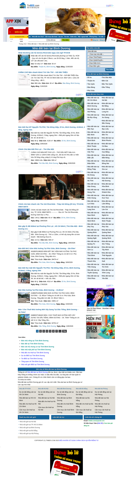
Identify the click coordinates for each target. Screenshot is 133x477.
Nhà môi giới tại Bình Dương (30, 427)
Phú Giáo (42, 262)
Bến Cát (105, 81)
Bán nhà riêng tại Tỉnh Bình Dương (34, 341)
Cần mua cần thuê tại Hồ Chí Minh (27, 411)
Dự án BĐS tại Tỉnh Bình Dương (33, 355)
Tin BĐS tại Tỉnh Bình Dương (31, 359)
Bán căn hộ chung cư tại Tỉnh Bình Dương (37, 347)
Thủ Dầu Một (43, 163)
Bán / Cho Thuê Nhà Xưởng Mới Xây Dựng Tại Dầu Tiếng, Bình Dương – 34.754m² (48, 311)
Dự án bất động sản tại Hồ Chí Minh (27, 393)
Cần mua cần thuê (51, 36)
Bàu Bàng (66, 83)
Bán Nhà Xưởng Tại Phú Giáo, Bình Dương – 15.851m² (41, 290)
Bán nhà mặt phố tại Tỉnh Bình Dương (36, 350)
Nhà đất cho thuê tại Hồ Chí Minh (27, 405)
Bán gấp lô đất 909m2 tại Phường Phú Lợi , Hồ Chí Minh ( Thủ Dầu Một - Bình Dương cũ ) (50, 227)
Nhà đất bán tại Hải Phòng (102, 399)
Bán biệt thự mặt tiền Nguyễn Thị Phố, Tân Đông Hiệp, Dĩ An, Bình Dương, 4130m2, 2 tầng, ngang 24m (49, 269)
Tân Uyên (91, 84)
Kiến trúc (73, 36)
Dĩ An (64, 141)
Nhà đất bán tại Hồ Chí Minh (27, 399)
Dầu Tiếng (42, 326)
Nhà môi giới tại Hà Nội (28, 421)
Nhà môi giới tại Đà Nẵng (28, 430)
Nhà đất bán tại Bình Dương (49, 44)
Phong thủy (93, 36)
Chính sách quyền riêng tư (87, 440)
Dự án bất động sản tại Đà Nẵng (84, 393)
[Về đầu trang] (131, 474)
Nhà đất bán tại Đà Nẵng (82, 399)
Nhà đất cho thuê (38, 36)
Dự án (61, 36)
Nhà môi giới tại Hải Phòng (29, 433)
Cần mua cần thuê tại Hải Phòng (102, 411)
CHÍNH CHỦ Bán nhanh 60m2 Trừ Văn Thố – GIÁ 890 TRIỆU (43, 72)
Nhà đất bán (32, 44)
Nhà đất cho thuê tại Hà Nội (46, 403)
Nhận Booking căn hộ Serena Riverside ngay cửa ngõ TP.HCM (44, 53)
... (60, 331)
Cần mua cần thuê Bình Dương (65, 411)
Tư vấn (101, 36)
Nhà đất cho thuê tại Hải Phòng (102, 405)
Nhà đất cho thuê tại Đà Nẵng (84, 405)
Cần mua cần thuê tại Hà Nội (46, 408)
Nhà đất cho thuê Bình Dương (65, 405)
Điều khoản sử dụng (67, 440)
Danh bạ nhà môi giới (27, 417)
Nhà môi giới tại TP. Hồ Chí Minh (31, 424)
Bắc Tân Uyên (107, 84)
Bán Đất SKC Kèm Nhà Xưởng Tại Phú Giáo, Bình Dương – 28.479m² (46, 248)
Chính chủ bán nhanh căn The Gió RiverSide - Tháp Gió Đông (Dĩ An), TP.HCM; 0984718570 (51, 205)
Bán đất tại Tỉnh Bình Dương (32, 344)
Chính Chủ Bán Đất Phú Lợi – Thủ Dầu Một (36, 149)
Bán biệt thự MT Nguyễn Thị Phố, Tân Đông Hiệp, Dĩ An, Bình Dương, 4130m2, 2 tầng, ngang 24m (51, 128)
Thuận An (42, 67)
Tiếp (64, 331)
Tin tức (66, 36)
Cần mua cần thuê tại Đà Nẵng (83, 411)
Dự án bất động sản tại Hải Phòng (103, 393)
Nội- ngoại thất (83, 36)
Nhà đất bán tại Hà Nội (46, 398)
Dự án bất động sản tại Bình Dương (65, 393)
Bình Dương (51, 67)
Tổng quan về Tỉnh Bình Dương (32, 361)
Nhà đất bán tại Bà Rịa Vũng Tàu (93, 117)
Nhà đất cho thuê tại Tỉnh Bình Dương (35, 353)
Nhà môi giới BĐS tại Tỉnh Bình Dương (35, 364)
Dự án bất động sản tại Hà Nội (46, 393)
